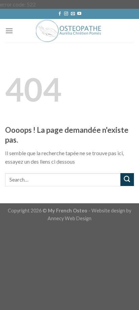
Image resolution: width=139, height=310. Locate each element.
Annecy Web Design (69, 218)
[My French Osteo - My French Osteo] (69, 30)
